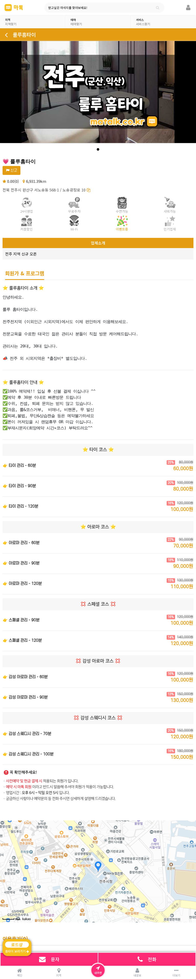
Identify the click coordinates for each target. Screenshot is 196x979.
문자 (55, 959)
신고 (13, 170)
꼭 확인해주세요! (23, 772)
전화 (152, 959)
